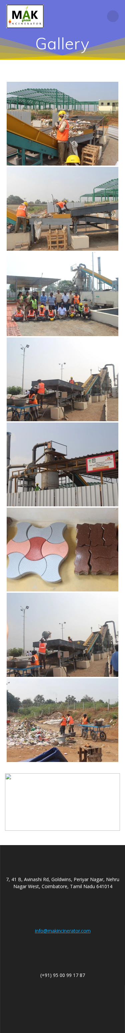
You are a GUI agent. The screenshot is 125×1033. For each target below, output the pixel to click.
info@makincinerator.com (63, 931)
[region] (62, 802)
